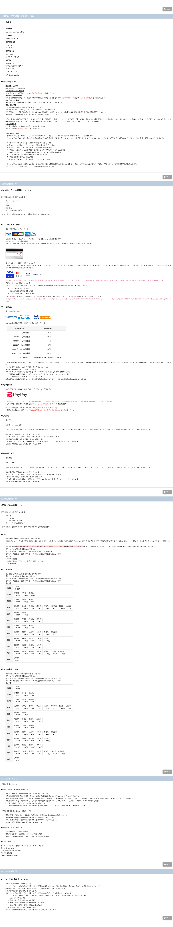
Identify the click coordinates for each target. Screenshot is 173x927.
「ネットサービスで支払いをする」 (44, 404)
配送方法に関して (86, 98)
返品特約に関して (24, 128)
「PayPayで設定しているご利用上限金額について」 (46, 410)
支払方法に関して (36, 93)
